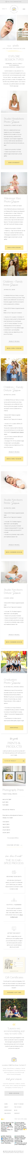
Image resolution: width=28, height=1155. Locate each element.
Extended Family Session (17, 432)
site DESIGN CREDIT (8, 1152)
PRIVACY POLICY (19, 1152)
